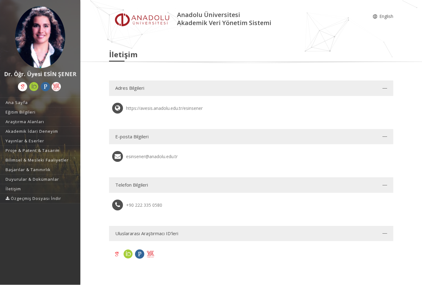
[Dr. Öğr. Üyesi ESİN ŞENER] (40, 37)
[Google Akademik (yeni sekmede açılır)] (22, 86)
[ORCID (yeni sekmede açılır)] (34, 86)
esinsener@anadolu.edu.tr (152, 156)
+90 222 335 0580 (144, 205)
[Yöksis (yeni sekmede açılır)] (56, 86)
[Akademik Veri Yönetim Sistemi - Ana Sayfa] (143, 20)
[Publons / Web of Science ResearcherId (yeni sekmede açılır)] (45, 86)
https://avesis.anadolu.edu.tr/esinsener (164, 108)
